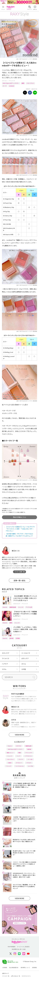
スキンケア (5, 653)
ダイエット (19, 763)
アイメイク (12, 81)
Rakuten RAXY (11, 8)
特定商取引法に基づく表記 (19, 949)
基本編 (11, 638)
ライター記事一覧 (20, 572)
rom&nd (11, 86)
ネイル (23, 664)
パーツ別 (30, 759)
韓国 (23, 83)
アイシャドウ (28, 752)
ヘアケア (5, 664)
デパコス (29, 763)
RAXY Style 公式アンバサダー (11, 83)
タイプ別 (30, 766)
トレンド (20, 607)
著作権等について (25, 967)
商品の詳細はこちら (19, 517)
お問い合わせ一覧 (15, 976)
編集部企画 (13, 607)
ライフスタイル (19, 766)
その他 (23, 669)
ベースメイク (25, 653)
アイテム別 (29, 607)
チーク (5, 86)
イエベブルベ (30, 83)
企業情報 (4, 967)
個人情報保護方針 (13, 967)
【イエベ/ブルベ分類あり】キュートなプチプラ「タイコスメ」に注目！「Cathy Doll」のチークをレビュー (20, 529)
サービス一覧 (5, 976)
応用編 (18, 638)
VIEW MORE (19, 734)
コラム (4, 669)
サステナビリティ (26, 976)
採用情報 (34, 967)
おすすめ (18, 746)
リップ (18, 756)
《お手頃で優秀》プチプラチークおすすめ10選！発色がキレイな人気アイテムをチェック (19, 535)
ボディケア (25, 658)
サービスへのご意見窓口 (23, 946)
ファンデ (8, 766)
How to (5, 607)
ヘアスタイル (28, 756)
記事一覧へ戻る (19, 580)
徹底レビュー (10, 752)
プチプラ (20, 759)
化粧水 (9, 763)
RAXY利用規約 (11, 946)
